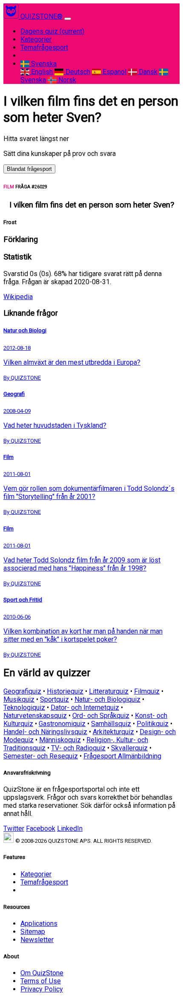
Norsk (66, 80)
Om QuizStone (41, 973)
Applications (38, 923)
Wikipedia (18, 297)
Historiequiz (65, 691)
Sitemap (32, 932)
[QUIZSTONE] (11, 16)
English (41, 72)
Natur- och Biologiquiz (107, 699)
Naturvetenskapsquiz (35, 716)
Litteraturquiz (109, 691)
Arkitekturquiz (113, 732)
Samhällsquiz (111, 724)
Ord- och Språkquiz (100, 716)
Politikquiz (153, 724)
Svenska (43, 64)
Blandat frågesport (29, 169)
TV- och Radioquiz (78, 748)
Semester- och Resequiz (40, 756)
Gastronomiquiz (62, 724)
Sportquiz (54, 699)
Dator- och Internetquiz (85, 707)
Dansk (147, 72)
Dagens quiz (52, 31)
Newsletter (37, 940)
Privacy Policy (41, 989)
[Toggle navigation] (67, 18)
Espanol (113, 72)
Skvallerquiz (129, 748)
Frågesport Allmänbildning (122, 756)
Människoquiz (60, 740)
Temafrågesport (44, 47)
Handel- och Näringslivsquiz (45, 732)
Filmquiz (147, 691)
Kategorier (35, 39)
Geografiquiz (22, 691)
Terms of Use (40, 981)
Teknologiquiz (24, 707)
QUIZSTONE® (41, 16)
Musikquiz (18, 699)
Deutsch (77, 72)
